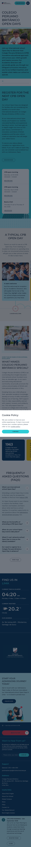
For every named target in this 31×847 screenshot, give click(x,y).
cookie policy (15, 427)
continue (15, 431)
